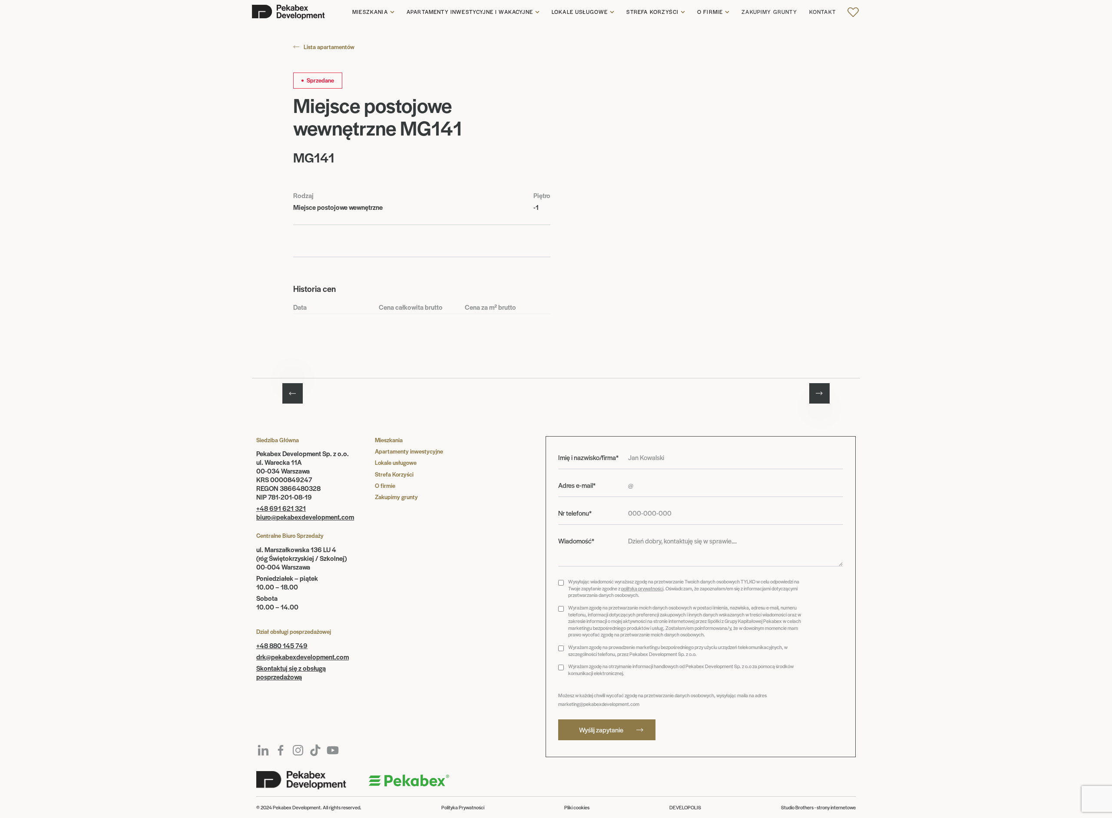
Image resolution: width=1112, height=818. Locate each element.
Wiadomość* (576, 541)
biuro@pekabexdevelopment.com (305, 516)
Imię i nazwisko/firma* (588, 457)
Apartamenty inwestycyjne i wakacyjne (470, 12)
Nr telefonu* (575, 513)
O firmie (710, 12)
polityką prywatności (642, 588)
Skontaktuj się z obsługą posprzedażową (291, 672)
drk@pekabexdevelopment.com (302, 656)
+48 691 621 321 (281, 508)
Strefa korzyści (652, 12)
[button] (373, 12)
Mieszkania (370, 12)
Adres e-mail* (577, 485)
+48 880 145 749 (282, 645)
